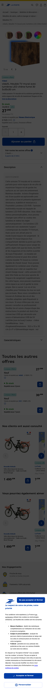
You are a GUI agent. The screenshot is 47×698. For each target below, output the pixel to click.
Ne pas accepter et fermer (31, 600)
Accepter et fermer (25, 675)
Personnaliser (25, 685)
